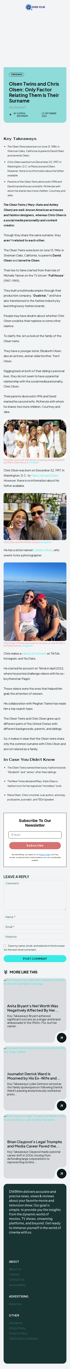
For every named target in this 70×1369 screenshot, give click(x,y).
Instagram (45, 542)
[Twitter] (28, 1244)
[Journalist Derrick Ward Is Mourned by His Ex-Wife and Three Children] (35, 1057)
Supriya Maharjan (22, 114)
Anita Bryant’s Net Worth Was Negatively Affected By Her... (33, 1008)
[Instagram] (20, 1244)
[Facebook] (12, 1244)
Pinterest (33, 462)
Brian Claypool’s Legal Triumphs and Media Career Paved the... (34, 1143)
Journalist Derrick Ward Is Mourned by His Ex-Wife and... (33, 1075)
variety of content (34, 653)
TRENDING (16, 74)
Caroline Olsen (42, 550)
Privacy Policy (45, 854)
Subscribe (35, 845)
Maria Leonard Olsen (44, 475)
